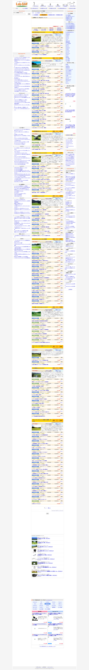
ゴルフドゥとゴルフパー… (70, 159)
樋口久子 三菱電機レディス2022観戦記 (21, 256)
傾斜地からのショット (69, 246)
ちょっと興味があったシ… (70, 155)
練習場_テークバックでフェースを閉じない (22, 189)
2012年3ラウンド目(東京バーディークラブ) (21, 212)
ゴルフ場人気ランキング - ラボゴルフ (45, 546)
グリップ (67, 52)
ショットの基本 (70, 212)
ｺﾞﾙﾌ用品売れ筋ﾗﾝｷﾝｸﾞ (62, 8)
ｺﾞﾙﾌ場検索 (36, 14)
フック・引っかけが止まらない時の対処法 (21, 88)
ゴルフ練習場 (21, 184)
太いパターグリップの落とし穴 (19, 143)
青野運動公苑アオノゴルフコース (40, 131)
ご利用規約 (70, 289)
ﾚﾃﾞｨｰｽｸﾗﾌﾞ (68, 59)
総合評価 (35, 29)
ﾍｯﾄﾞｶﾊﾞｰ (67, 54)
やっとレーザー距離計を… (70, 156)
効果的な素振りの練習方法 (70, 241)
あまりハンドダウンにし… (70, 164)
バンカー (67, 144)
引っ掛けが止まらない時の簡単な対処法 (21, 67)
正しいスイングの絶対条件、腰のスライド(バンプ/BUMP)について (70, 227)
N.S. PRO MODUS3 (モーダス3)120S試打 (21, 180)
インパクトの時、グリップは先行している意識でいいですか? (70, 268)
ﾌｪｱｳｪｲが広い (59, 30)
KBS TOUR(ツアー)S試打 (18, 181)
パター (67, 39)
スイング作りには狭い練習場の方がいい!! (21, 188)
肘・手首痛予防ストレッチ (70, 259)
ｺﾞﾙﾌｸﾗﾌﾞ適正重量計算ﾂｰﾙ (70, 26)
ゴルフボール (68, 80)
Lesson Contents (69, 168)
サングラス (68, 50)
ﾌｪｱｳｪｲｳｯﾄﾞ (68, 34)
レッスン (21, 55)
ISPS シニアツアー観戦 (18, 242)
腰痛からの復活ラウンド (18, 203)
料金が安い (59, 27)
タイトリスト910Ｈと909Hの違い (20, 156)
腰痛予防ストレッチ (69, 258)
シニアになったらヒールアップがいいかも (21, 68)
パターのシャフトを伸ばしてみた (20, 101)
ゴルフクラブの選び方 (70, 170)
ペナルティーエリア (69, 143)
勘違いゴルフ (21, 233)
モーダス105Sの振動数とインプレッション (21, 170)
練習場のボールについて (70, 234)
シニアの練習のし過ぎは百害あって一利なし (22, 216)
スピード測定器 (68, 70)
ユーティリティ (68, 74)
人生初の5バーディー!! (18, 204)
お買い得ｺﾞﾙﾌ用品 (72, 8)
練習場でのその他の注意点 (70, 237)
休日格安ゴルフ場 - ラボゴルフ (43, 538)
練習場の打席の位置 (69, 233)
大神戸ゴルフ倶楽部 (38, 58)
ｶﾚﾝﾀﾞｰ (61, 45)
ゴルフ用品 (21, 127)
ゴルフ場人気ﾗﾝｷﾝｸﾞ (34, 8)
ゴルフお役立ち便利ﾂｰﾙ (70, 23)
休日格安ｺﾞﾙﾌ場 (51, 14)
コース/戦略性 (35, 30)
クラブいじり (21, 93)
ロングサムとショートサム (70, 215)
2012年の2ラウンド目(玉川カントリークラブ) (22, 213)
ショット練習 (70, 230)
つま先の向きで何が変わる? (70, 222)
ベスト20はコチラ (49, 600)
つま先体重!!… (68, 165)
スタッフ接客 (43, 29)
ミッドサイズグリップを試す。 (19, 144)
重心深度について (69, 203)
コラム (21, 215)
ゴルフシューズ (68, 76)
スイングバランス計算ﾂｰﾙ (70, 24)
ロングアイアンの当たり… (70, 161)
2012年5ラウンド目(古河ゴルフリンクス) (21, 208)
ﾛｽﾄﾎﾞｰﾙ (67, 45)
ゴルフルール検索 (69, 139)
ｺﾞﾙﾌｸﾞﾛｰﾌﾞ (68, 47)
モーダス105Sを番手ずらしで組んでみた (21, 94)
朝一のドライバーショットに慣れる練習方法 (22, 187)
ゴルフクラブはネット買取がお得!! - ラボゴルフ (47, 575)
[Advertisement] (22, 34)
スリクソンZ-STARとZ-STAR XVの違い (21, 138)
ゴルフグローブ (68, 71)
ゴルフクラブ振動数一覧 (70, 276)
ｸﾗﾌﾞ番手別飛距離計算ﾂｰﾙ (70, 27)
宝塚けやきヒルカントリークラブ (40, 152)
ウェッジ (67, 38)
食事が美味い (59, 29)
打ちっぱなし (16, 192)
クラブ (21, 146)
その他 (21, 238)
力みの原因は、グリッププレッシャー (21, 91)
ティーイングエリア (69, 141)
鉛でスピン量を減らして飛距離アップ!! (21, 107)
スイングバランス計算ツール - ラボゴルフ (46, 558)
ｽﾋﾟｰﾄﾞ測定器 (68, 43)
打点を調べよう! (17, 78)
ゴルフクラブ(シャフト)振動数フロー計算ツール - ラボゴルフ (49, 571)
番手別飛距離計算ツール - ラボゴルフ (45, 563)
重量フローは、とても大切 (70, 176)
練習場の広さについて (69, 236)
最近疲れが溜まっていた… (70, 160)
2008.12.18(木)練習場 (18, 194)
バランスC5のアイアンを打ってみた (20, 152)
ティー (67, 55)
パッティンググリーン (70, 146)
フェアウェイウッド (69, 69)
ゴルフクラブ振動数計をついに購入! (20, 99)
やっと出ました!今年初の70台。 (20, 199)
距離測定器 (68, 42)
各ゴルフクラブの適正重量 (70, 177)
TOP (17, 8)
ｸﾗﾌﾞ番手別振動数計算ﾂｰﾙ (70, 28)
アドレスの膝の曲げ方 (69, 221)
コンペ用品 (68, 58)
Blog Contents (20, 53)
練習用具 (67, 57)
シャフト (21, 166)
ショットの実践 (70, 243)
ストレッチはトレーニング (70, 256)
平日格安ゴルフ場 (52, 8)
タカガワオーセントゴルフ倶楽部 (40, 239)
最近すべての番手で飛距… (70, 154)
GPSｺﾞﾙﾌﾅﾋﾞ (68, 40)
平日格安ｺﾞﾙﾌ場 (59, 14)
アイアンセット (68, 73)
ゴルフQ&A (70, 263)
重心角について (68, 204)
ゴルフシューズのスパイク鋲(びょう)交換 (21, 141)
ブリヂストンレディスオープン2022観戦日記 (22, 257)
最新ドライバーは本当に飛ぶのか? (20, 231)
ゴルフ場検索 (25, 8)
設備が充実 (51, 29)
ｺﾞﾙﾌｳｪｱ (67, 49)
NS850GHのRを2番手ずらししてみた (20, 167)
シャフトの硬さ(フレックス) (70, 191)
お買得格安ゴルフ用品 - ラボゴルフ (44, 554)
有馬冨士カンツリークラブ (39, 368)
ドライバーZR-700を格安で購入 (19, 164)
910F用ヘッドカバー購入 (18, 134)
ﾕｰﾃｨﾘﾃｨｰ (67, 35)
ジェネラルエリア (69, 142)
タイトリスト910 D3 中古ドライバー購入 (21, 162)
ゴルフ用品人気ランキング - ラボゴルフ (45, 550)
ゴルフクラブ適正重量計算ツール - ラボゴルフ (46, 567)
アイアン (67, 37)
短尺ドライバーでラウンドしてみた (20, 96)
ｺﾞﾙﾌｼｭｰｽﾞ (68, 48)
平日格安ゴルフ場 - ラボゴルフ (44, 542)
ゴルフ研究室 (70, 271)
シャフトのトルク (69, 194)
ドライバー (68, 33)
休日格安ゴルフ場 (44, 8)
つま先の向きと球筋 (69, 223)
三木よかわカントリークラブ (39, 32)
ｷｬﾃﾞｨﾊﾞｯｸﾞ (68, 53)
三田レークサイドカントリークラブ (41, 307)
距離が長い (51, 30)
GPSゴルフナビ (68, 79)
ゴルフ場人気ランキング (70, 16)
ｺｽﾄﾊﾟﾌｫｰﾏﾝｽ (43, 30)
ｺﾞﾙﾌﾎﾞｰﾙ (67, 44)
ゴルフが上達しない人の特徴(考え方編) (21, 230)
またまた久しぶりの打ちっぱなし (20, 193)
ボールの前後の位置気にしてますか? (20, 72)
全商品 (67, 64)
